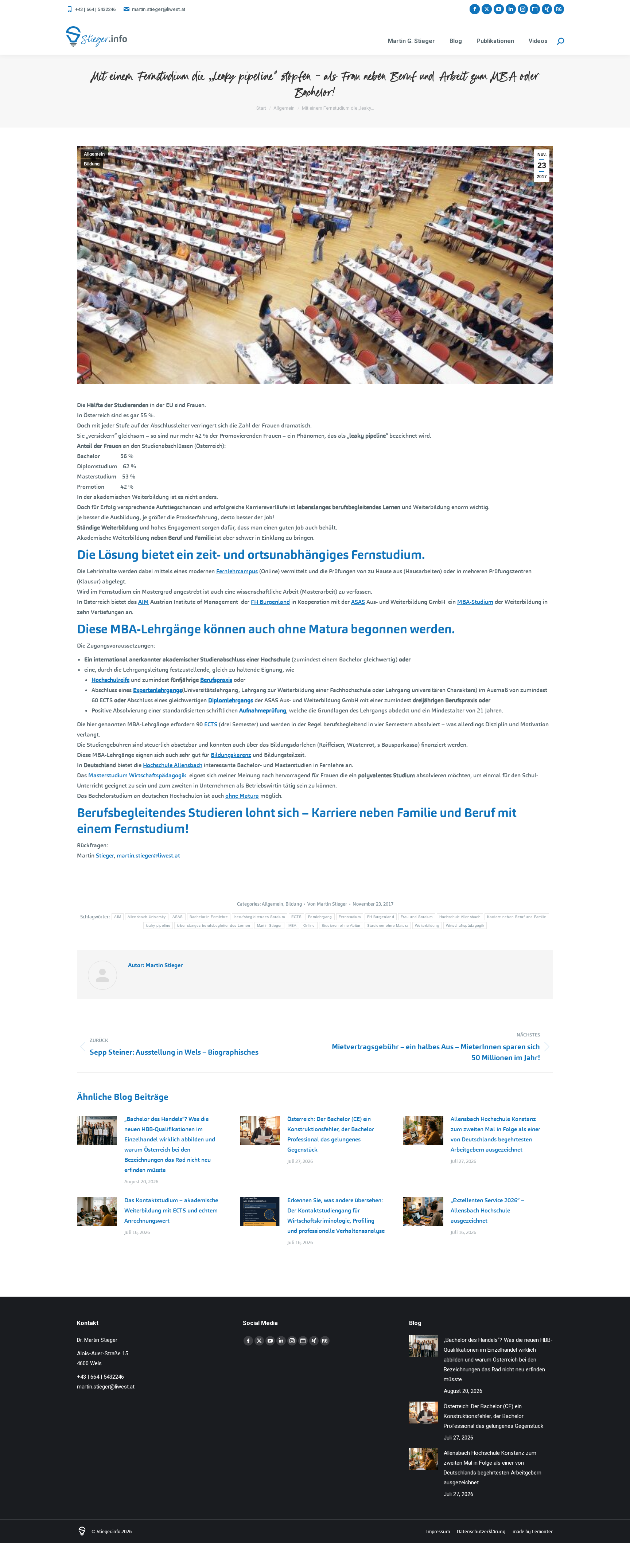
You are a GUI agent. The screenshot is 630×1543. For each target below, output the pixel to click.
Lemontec (542, 1531)
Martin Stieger (269, 925)
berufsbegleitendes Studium (259, 917)
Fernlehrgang (320, 917)
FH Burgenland (270, 602)
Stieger (105, 855)
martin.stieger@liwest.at (158, 9)
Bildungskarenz (231, 755)
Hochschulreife (110, 680)
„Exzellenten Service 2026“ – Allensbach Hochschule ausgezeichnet (487, 1210)
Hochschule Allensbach (172, 765)
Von (327, 904)
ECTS (210, 724)
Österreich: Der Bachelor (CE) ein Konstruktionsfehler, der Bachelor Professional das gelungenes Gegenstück (330, 1134)
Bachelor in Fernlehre (209, 917)
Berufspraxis (216, 680)
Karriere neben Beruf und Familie (517, 917)
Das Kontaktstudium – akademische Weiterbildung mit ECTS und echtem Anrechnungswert (171, 1210)
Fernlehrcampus (237, 571)
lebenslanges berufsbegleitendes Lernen (213, 925)
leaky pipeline (158, 925)
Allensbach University (147, 917)
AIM (143, 602)
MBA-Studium (475, 602)
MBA (292, 925)
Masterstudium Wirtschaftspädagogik (137, 775)
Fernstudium (350, 917)
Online (309, 925)
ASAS (358, 602)
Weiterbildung (427, 925)
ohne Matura (242, 796)
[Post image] (97, 1130)
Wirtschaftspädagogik (465, 925)
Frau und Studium (417, 917)
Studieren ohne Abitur (341, 925)
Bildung (92, 164)
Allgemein (94, 154)
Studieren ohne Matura (387, 925)
